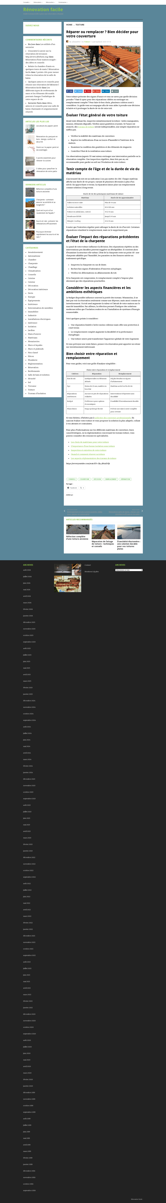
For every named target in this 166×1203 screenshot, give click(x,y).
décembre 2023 (29, 779)
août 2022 (27, 884)
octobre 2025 (28, 635)
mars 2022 (27, 916)
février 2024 (28, 766)
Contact (88, 565)
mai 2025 (26, 668)
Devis (30, 293)
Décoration (37, 2)
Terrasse (32, 386)
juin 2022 (26, 897)
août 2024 (27, 727)
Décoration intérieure (38, 289)
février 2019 (27, 1158)
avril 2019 (26, 1145)
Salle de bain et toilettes (39, 375)
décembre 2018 (29, 1171)
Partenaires (62, 2)
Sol (29, 382)
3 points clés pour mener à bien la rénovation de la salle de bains (42, 75)
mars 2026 (27, 603)
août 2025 (27, 648)
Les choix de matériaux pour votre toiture (90, 442)
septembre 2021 (29, 955)
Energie (31, 297)
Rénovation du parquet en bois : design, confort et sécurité (46, 139)
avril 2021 (27, 988)
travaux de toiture (86, 127)
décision (97, 479)
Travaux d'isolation (37, 393)
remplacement (111, 479)
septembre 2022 (29, 877)
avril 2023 (27, 831)
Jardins (31, 330)
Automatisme (34, 256)
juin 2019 (26, 1132)
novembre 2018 (29, 1177)
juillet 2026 (27, 577)
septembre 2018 (29, 1190)
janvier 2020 (28, 1086)
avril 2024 (27, 753)
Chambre (32, 260)
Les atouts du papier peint (47, 126)
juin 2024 (26, 740)
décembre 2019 (29, 1093)
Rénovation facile (136, 1199)
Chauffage (32, 267)
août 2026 (27, 570)
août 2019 (26, 1119)
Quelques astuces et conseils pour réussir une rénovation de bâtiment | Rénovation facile (42, 85)
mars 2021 (27, 995)
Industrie (32, 315)
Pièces (31, 356)
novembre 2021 (29, 942)
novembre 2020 (29, 1021)
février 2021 (28, 1001)
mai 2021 (26, 981)
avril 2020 (27, 1066)
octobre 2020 (28, 1027)
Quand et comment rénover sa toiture (88, 454)
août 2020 (27, 1040)
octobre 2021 (28, 949)
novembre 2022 (29, 864)
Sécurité (31, 378)
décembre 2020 (29, 1014)
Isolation (32, 326)
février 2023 (28, 844)
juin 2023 (26, 818)
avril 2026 (27, 596)
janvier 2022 (28, 929)
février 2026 (28, 609)
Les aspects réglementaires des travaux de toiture (93, 458)
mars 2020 (27, 1073)
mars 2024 (27, 759)
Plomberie (32, 360)
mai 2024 (26, 746)
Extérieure (33, 304)
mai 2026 (26, 590)
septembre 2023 (29, 799)
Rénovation (50, 2)
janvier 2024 (28, 772)
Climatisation (34, 271)
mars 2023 (27, 838)
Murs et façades (35, 345)
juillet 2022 (27, 890)
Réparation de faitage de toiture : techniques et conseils (103, 544)
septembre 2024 (29, 720)
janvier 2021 (28, 1008)
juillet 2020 (27, 1047)
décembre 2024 (29, 701)
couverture (84, 479)
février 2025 (28, 688)
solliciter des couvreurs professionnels (113, 418)
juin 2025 (26, 661)
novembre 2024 (29, 707)
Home (69, 25)
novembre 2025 (29, 629)
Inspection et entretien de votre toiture (88, 450)
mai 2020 (26, 1060)
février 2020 (28, 1079)
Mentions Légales (92, 572)
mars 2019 (27, 1151)
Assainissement (35, 252)
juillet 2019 (27, 1125)
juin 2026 (26, 583)
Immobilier (33, 312)
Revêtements (34, 371)
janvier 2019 (28, 1164)
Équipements (34, 300)
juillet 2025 (27, 655)
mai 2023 (26, 825)
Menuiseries (34, 341)
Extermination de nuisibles (40, 308)
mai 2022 (26, 903)
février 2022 (28, 923)
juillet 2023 (27, 812)
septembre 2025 (29, 642)
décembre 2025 (29, 622)
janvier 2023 (28, 851)
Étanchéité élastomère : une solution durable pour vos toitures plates (128, 545)
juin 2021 (26, 975)
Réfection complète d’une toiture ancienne (77, 537)
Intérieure (32, 323)
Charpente (33, 263)
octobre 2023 (28, 792)
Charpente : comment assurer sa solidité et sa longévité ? (45, 202)
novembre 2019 (29, 1099)
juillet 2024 (27, 733)
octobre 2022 (28, 870)
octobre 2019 (28, 1106)
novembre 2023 (29, 786)
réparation (125, 479)
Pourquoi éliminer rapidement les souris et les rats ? (47, 234)
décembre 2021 (29, 936)
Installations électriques (39, 319)
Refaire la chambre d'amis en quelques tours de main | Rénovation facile (42, 69)
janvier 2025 (28, 694)
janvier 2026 (28, 616)
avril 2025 (27, 675)
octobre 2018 (28, 1184)
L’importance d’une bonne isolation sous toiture (93, 446)
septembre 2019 (29, 1112)
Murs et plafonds (36, 349)
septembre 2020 (29, 1034)
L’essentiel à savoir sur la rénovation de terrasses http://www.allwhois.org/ (38, 54)
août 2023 (27, 805)
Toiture (80, 25)
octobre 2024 (28, 714)
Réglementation (35, 364)
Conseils (26, 2)
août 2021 (27, 962)
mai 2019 (26, 1138)
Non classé (33, 352)
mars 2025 (27, 681)
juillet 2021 (27, 968)
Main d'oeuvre (34, 334)
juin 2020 (26, 1053)
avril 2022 (27, 910)
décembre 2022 (29, 857)
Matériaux (32, 338)
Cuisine (31, 278)
